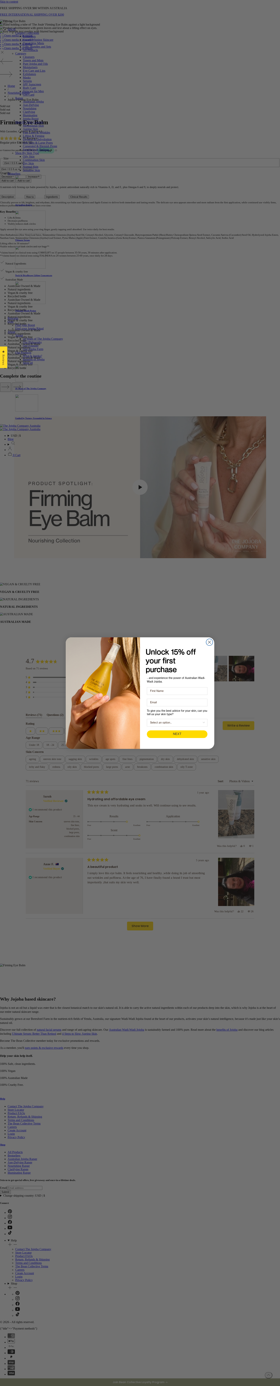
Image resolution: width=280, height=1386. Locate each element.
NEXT (177, 734)
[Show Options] (204, 722)
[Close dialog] (209, 642)
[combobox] (176, 722)
